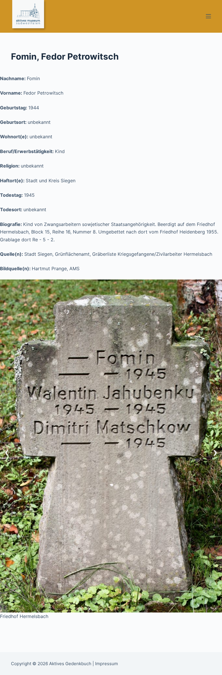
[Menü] (208, 16)
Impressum (106, 663)
